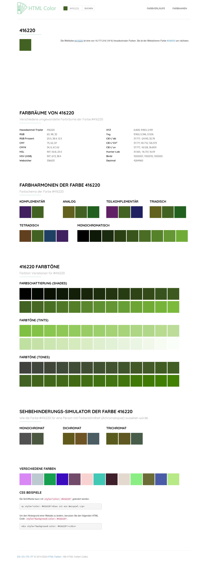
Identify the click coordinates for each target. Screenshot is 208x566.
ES (23, 556)
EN (18, 556)
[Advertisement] (104, 79)
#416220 (78, 40)
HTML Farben (54, 556)
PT (32, 556)
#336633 (171, 40)
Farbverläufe (156, 8)
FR (27, 556)
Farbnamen (180, 8)
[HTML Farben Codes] (36, 4)
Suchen (89, 8)
